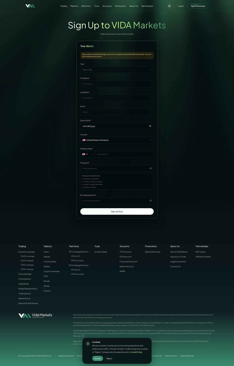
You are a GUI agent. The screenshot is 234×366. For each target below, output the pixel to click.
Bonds (47, 281)
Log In (181, 6)
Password (85, 163)
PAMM (122, 271)
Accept (97, 358)
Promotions (120, 6)
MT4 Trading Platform (78, 265)
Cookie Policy (136, 352)
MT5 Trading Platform (78, 252)
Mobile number (86, 149)
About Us (133, 6)
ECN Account (126, 256)
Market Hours (24, 298)
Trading (63, 6)
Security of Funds (178, 256)
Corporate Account (128, 261)
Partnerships (147, 6)
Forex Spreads (24, 274)
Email (82, 106)
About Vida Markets (179, 252)
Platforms (86, 6)
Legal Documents (178, 261)
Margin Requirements (27, 288)
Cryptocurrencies (52, 271)
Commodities (50, 261)
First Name (85, 78)
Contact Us (175, 266)
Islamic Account (127, 266)
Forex (46, 252)
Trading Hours (24, 293)
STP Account (125, 252)
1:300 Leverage (27, 265)
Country (84, 135)
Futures (47, 291)
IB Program (201, 252)
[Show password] (150, 168)
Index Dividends (187, 355)
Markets (74, 6)
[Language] (169, 6)
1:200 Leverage (27, 269)
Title (82, 64)
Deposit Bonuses (152, 252)
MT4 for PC (75, 270)
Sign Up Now (117, 211)
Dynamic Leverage (26, 252)
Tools (96, 6)
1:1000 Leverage (27, 256)
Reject (109, 358)
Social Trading (100, 252)
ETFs (46, 276)
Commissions (24, 279)
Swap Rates (23, 283)
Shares (47, 266)
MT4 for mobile (77, 274)
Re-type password (88, 195)
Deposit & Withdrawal (28, 303)
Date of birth (85, 121)
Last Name (85, 92)
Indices (47, 256)
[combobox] (117, 69)
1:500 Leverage (27, 260)
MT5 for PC (75, 256)
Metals (47, 286)
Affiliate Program (203, 256)
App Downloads (198, 6)
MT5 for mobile (77, 260)
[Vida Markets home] (30, 6)
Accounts (107, 6)
